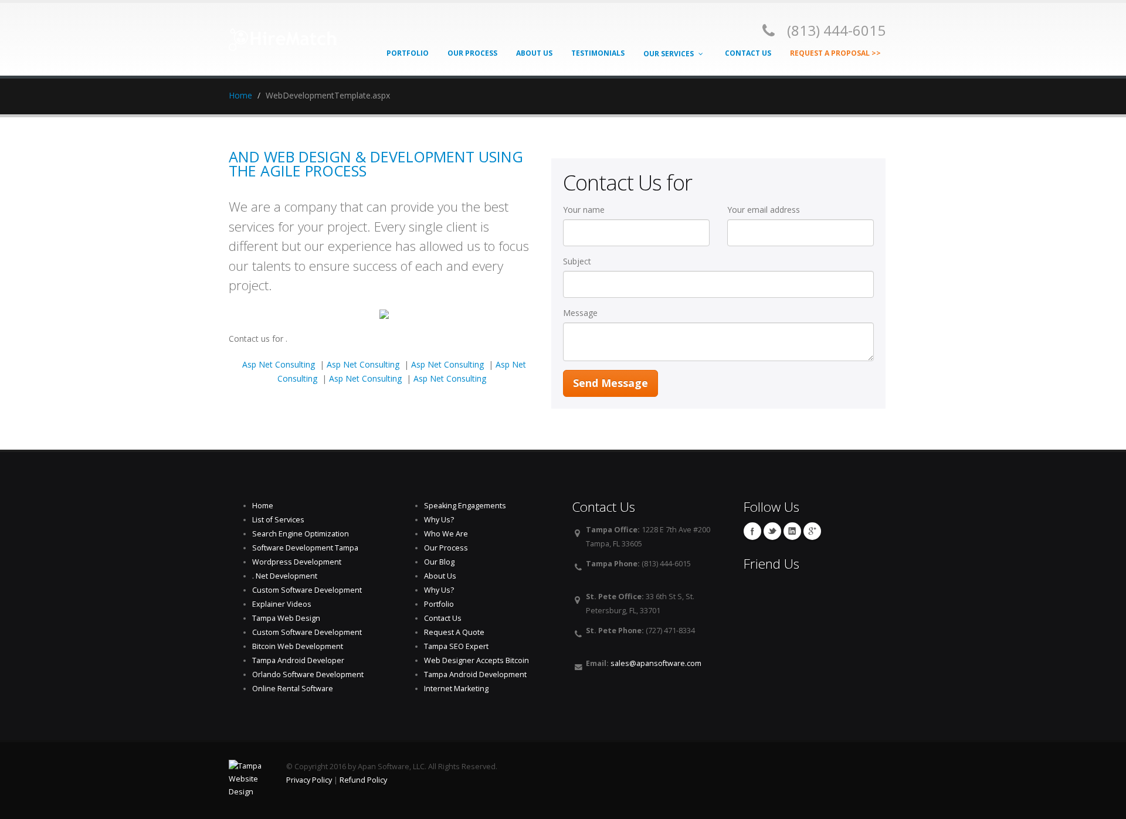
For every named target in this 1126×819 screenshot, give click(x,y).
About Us (534, 53)
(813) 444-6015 (836, 30)
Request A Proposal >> (835, 53)
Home (240, 95)
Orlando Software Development (308, 674)
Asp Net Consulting (278, 364)
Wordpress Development (296, 562)
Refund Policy (363, 780)
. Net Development (284, 576)
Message (582, 312)
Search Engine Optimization (300, 534)
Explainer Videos (281, 604)
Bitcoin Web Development (297, 646)
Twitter (772, 531)
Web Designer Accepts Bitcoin (476, 660)
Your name (586, 209)
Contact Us (748, 53)
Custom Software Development (307, 590)
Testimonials (598, 53)
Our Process (472, 53)
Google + (812, 531)
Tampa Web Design (286, 618)
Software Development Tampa (305, 548)
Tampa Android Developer (298, 660)
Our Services (669, 54)
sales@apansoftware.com (656, 663)
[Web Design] (283, 35)
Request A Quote (454, 632)
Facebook (752, 531)
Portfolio (407, 53)
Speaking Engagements (465, 506)
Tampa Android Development (475, 674)
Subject (579, 261)
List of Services (278, 520)
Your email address (768, 209)
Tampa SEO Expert (456, 646)
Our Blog (439, 562)
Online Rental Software (292, 689)
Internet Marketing (456, 689)
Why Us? (439, 520)
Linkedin (792, 531)
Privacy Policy (309, 780)
